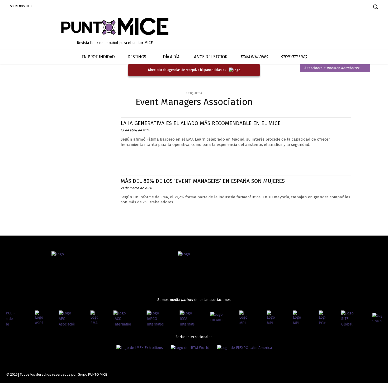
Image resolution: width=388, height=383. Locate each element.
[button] (375, 6)
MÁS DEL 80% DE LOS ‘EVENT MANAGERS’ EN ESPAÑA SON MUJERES (203, 181)
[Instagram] (336, 7)
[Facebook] (327, 7)
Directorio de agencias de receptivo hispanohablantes (187, 70)
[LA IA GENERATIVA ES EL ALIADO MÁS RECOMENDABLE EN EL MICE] (76, 141)
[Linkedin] (346, 7)
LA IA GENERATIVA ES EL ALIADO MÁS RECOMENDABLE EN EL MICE (201, 123)
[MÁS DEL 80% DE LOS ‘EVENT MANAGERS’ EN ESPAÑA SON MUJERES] (76, 198)
